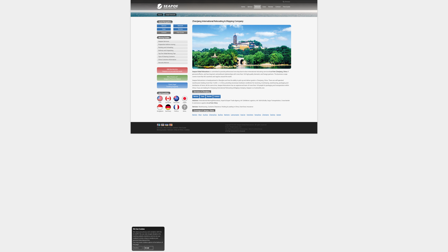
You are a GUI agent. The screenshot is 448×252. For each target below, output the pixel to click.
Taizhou (272, 115)
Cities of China (178, 130)
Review (270, 7)
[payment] (167, 125)
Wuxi (200, 115)
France (176, 111)
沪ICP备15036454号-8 (232, 131)
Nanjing (194, 115)
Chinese (287, 2)
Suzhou (220, 115)
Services (160, 128)
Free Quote (286, 7)
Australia (176, 102)
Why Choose (168, 128)
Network (257, 7)
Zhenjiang (265, 115)
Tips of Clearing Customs (166, 56)
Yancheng (250, 115)
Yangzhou (257, 115)
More (184, 111)
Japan (185, 102)
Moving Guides (161, 130)
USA (160, 102)
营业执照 (242, 131)
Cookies (187, 130)
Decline (136, 248)
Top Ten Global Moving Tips (167, 53)
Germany (168, 111)
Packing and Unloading (165, 47)
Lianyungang (235, 115)
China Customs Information (167, 59)
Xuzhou (205, 115)
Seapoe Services (163, 41)
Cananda (168, 102)
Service (250, 7)
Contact (278, 7)
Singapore (160, 111)
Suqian (278, 115)
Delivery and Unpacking (165, 50)
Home (243, 7)
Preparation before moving (166, 44)
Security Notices (163, 62)
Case (264, 7)
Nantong (227, 115)
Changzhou (213, 115)
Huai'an (242, 115)
